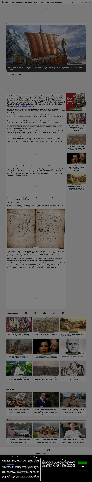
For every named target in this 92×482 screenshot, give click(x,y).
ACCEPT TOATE (82, 463)
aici (17, 473)
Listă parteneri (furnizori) (47, 469)
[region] (46, 468)
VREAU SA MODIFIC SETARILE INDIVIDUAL (82, 468)
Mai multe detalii (10, 464)
